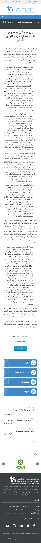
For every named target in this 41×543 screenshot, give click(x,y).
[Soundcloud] (13, 1)
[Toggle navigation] (38, 17)
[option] (20, 464)
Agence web (20, 539)
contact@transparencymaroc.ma (15, 513)
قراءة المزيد (8, 414)
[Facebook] (19, 1)
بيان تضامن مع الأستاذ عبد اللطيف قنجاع (24, 431)
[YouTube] (6, 1)
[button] (3, 463)
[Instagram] (9, 1)
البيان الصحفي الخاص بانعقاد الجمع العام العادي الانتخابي (20, 420)
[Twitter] (16, 1)
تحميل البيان (19, 348)
